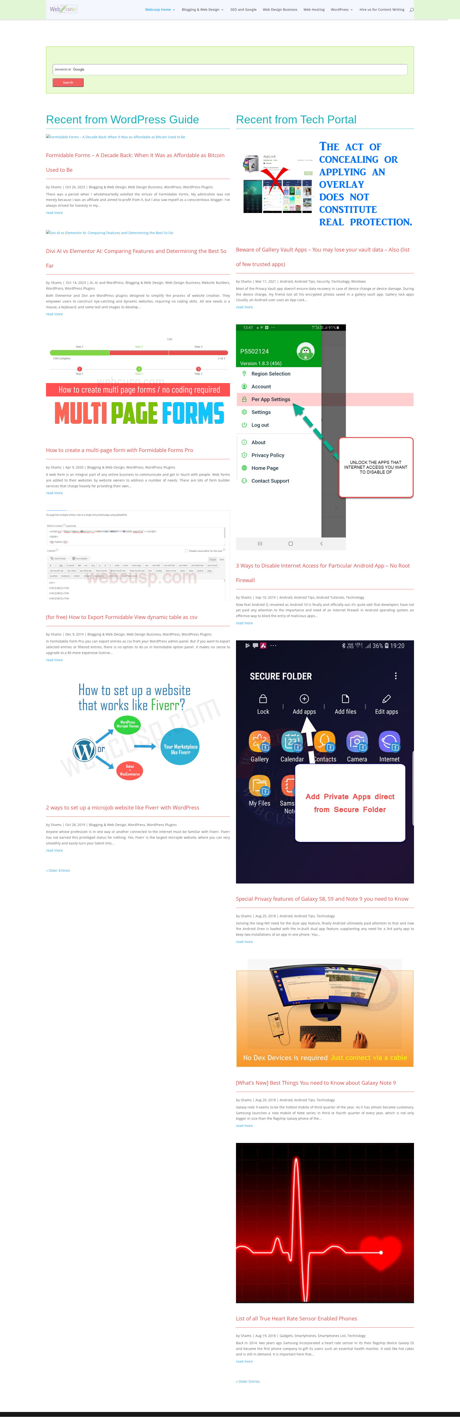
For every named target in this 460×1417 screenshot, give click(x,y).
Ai (91, 282)
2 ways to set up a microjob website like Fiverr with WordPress (122, 807)
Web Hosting (314, 10)
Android (286, 281)
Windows (358, 281)
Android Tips (304, 281)
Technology (340, 281)
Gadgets (286, 1335)
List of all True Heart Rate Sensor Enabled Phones (296, 1318)
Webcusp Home (158, 10)
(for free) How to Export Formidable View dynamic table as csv (121, 616)
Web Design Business (280, 10)
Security (323, 281)
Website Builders (215, 282)
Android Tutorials (330, 597)
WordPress (340, 10)
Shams (56, 187)
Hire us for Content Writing (382, 10)
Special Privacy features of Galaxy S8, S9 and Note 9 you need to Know (322, 898)
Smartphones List (332, 1335)
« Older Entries (58, 870)
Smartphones (305, 1335)
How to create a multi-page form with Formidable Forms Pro (119, 449)
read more (54, 212)
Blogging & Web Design (200, 10)
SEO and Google (243, 10)
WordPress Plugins (198, 187)
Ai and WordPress (109, 282)
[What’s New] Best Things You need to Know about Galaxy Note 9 (316, 1082)
